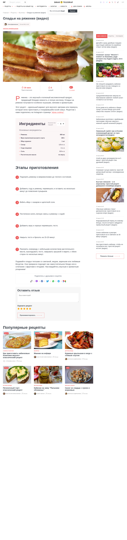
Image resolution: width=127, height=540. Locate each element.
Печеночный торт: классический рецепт (12, 389)
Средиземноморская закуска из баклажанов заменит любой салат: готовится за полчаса (109, 98)
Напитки (53, 6)
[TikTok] (117, 2)
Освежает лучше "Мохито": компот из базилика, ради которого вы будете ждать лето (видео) (109, 58)
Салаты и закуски (8, 350)
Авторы (88, 6)
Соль (23, 151)
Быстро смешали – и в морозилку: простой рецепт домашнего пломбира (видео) (108, 184)
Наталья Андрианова (74, 359)
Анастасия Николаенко (44, 357)
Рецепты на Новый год (25, 6)
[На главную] (63, 2)
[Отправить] (25, 2)
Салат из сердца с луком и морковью (77, 389)
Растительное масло (28, 154)
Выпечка (22, 12)
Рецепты (8, 6)
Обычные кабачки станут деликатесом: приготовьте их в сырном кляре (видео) (108, 211)
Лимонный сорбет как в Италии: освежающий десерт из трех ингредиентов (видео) (109, 133)
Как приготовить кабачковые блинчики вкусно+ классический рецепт (16, 355)
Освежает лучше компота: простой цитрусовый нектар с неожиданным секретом (110, 172)
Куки (62, 11)
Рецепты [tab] (111, 36)
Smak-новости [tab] (101, 36)
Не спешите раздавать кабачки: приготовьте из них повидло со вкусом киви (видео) (108, 86)
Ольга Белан (41, 393)
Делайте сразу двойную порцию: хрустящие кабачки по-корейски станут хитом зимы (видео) (109, 45)
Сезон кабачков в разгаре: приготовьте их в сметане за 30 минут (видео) (108, 234)
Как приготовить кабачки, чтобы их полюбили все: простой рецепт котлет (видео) (109, 246)
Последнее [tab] (119, 36)
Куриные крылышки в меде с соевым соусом (78, 354)
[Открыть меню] (4, 2)
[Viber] (103, 2)
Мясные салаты (70, 385)
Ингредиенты (42, 6)
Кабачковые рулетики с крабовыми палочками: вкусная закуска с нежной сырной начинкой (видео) (109, 121)
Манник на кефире (42, 353)
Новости (63, 6)
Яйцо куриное (26, 141)
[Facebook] (100, 2)
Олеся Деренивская (13, 24)
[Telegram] (106, 2)
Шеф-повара (77, 6)
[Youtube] (109, 2)
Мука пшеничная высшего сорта (33, 138)
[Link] (31, 281)
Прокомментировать (27, 315)
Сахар (23, 144)
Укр (123, 2)
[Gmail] (64, 281)
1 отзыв (72, 90)
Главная (6, 12)
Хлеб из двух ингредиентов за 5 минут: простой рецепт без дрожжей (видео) (108, 160)
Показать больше (106, 256)
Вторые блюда (7, 385)
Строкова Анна (10, 361)
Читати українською (10, 28)
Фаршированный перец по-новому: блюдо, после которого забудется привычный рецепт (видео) (109, 223)
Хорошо (72, 11)
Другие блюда (69, 350)
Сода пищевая (26, 148)
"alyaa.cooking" (57, 112)
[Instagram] (115, 2)
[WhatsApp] (53, 281)
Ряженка (24, 134)
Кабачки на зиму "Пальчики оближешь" (46, 389)
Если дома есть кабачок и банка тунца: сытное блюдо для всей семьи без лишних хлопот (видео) (109, 109)
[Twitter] (112, 2)
